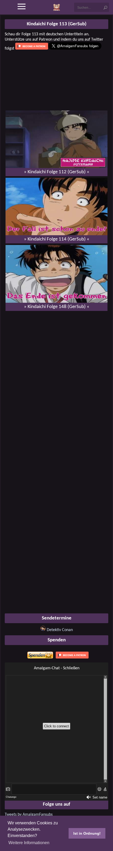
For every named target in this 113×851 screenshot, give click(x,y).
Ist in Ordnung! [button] (87, 833)
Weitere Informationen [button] (28, 842)
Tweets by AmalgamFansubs (29, 814)
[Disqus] (56, 383)
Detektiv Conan (60, 630)
